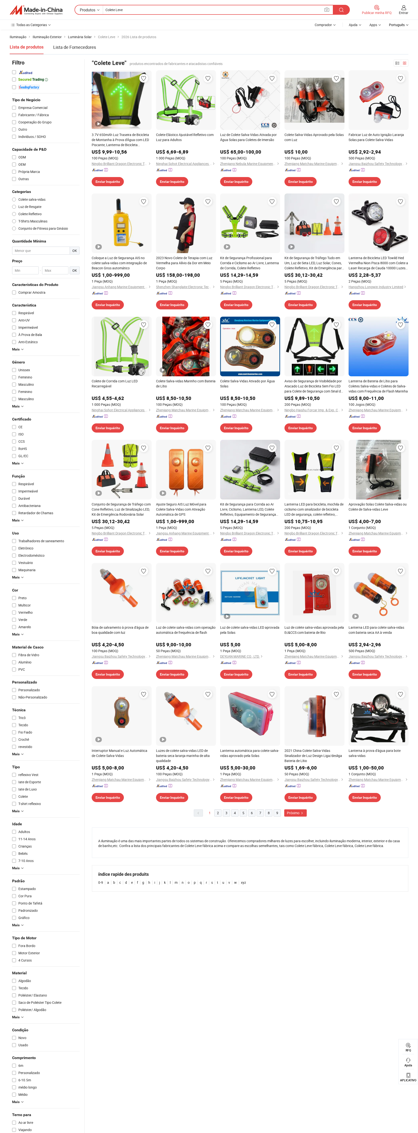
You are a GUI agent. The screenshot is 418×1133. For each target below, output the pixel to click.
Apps (373, 24)
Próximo (293, 813)
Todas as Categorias (31, 24)
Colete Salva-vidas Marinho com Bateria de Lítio (186, 383)
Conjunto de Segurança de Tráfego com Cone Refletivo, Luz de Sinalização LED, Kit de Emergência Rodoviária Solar (121, 509)
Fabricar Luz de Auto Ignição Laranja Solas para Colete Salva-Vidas (376, 137)
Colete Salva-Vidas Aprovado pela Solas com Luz (314, 137)
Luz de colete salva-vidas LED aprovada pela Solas (249, 630)
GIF (290, 494)
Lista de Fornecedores (74, 47)
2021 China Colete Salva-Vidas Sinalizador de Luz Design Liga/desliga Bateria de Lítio (313, 755)
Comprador (323, 24)
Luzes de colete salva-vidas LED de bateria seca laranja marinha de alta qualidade (183, 755)
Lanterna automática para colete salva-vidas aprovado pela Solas (249, 753)
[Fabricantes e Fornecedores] (36, 10)
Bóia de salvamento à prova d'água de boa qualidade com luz (120, 630)
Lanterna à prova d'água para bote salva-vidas (375, 753)
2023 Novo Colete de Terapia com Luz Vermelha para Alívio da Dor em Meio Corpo (184, 263)
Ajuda (353, 24)
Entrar (403, 12)
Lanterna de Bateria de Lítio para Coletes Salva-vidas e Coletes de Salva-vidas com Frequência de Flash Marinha (378, 386)
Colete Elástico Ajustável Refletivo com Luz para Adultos (185, 137)
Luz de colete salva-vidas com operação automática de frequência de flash (186, 630)
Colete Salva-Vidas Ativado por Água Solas (247, 383)
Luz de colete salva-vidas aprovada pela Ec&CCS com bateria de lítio (314, 630)
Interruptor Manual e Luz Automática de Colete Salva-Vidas (119, 753)
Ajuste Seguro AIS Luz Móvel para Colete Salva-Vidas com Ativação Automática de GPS (181, 509)
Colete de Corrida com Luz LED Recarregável (115, 383)
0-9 (100, 882)
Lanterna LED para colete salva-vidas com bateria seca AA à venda (376, 630)
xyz (243, 882)
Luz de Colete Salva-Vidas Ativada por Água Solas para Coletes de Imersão (248, 137)
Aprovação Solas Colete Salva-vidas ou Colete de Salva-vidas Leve (378, 507)
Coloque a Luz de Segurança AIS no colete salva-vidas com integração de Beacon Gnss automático (119, 263)
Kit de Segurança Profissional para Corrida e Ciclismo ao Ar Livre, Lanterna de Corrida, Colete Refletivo (249, 263)
